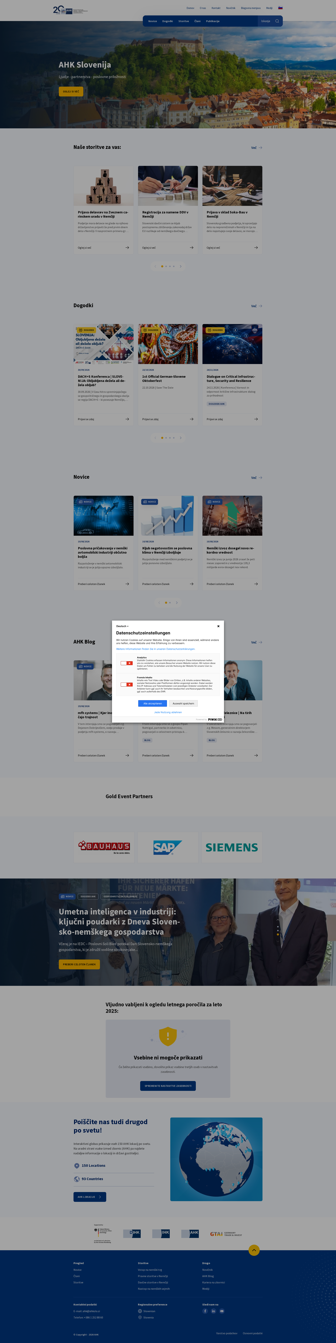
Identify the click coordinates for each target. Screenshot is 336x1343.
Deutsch (121, 626)
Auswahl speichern (183, 703)
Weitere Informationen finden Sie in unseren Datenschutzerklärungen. (155, 649)
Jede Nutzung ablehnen (168, 712)
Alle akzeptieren (153, 703)
